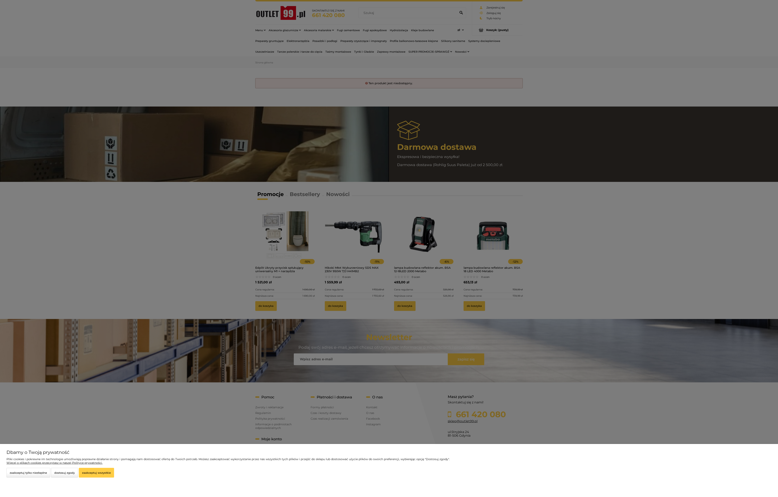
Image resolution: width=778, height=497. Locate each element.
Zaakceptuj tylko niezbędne (28, 472)
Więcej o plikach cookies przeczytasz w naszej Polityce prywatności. (54, 463)
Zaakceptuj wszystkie (96, 472)
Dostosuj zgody (64, 472)
